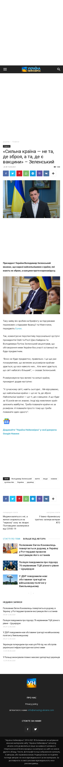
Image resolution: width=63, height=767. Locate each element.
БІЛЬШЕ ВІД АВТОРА (34, 538)
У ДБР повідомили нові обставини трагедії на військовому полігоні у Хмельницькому (31, 634)
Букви (18, 328)
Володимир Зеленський (22, 479)
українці (30, 482)
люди (45, 479)
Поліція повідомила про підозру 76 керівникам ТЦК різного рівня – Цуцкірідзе (39, 565)
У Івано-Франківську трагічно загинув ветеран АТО (47, 519)
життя (37, 479)
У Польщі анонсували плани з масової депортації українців (31, 657)
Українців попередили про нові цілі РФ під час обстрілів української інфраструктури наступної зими (29, 646)
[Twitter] (13, 173)
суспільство (9, 482)
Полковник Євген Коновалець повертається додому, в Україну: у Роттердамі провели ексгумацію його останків (30, 609)
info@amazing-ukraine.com (41, 710)
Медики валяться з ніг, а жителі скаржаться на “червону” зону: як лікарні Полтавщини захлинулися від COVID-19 (16, 522)
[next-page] (33, 593)
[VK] (46, 173)
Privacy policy (31, 704)
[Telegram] (33, 173)
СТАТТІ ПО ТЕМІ (11, 538)
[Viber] (39, 173)
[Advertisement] (31, 32)
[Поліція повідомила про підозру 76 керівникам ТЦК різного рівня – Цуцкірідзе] (10, 566)
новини (54, 479)
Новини (15, 141)
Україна (20, 482)
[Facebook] (6, 173)
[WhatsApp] (26, 173)
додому (6, 141)
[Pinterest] (19, 173)
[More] (53, 173)
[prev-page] (28, 593)
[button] (5, 69)
